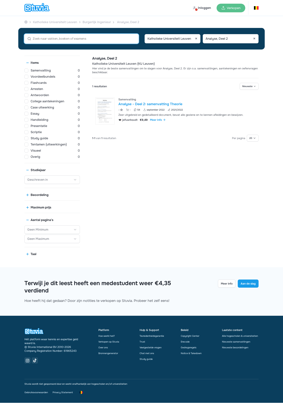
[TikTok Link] (35, 360)
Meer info (227, 283)
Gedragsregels (188, 347)
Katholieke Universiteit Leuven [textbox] (172, 38)
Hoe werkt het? (106, 336)
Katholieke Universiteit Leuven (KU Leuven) (123, 64)
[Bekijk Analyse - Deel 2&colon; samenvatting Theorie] (175, 111)
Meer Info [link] (156, 120)
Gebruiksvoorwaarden (36, 392)
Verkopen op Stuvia (108, 341)
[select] (249, 86)
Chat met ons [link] (147, 353)
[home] (36, 8)
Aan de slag (248, 283)
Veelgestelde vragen (151, 347)
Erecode (185, 341)
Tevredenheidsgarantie (152, 336)
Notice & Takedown (191, 353)
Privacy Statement (63, 392)
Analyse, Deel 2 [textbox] (230, 38)
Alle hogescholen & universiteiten (240, 336)
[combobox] (172, 38)
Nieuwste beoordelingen (235, 347)
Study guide (146, 359)
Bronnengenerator (108, 353)
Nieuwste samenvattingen (236, 341)
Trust (142, 341)
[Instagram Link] (27, 360)
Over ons (103, 347)
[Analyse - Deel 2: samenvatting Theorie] (105, 111)
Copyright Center (190, 336)
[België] (26, 22)
